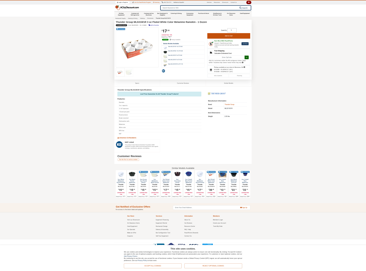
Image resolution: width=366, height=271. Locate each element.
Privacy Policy (142, 260)
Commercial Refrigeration (135, 14)
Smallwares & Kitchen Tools (217, 14)
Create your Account (219, 223)
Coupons (130, 236)
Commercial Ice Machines (149, 14)
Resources (217, 2)
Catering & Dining (176, 13)
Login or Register (123, 2)
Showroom (225, 2)
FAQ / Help (187, 229)
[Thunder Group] (216, 93)
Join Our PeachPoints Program (142, 2)
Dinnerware (150, 18)
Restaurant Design (161, 226)
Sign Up (244, 207)
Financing (156, 2)
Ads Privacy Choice (130, 256)
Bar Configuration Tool (163, 233)
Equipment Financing (162, 220)
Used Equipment (245, 13)
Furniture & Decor (203, 13)
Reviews (183, 83)
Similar (228, 83)
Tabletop (142, 18)
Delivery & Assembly (162, 229)
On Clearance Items (231, 14)
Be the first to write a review (128, 159)
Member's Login (218, 220)
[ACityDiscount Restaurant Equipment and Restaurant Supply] (127, 7)
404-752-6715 (167, 2)
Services (209, 2)
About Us (187, 220)
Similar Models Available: (171, 43)
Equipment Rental (161, 223)
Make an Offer (131, 233)
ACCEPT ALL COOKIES (152, 266)
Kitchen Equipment (121, 14)
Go (246, 57)
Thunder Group (121, 25)
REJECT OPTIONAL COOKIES (213, 266)
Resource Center (189, 226)
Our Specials (131, 229)
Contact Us (234, 2)
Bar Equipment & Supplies (162, 14)
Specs (137, 83)
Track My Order (218, 226)
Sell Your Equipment (162, 236)
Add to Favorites (154, 25)
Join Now (245, 43)
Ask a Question (218, 75)
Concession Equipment (189, 14)
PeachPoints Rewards (191, 233)
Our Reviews (188, 223)
